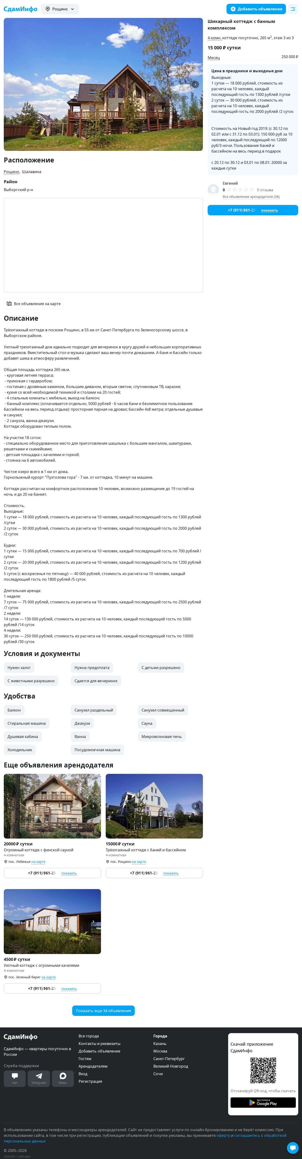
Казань (160, 1043)
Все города (89, 1036)
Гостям (85, 1058)
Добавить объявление (99, 1051)
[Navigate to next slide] (197, 84)
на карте (38, 861)
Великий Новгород (170, 1066)
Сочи (158, 1073)
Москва (160, 1051)
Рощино (11, 171)
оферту (223, 1135)
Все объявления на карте (37, 303)
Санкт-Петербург (169, 1058)
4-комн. (215, 37)
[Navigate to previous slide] (9, 84)
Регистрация (90, 1081)
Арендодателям (93, 1066)
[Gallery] (103, 84)
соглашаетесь (247, 1135)
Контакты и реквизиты (99, 1043)
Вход (83, 1073)
